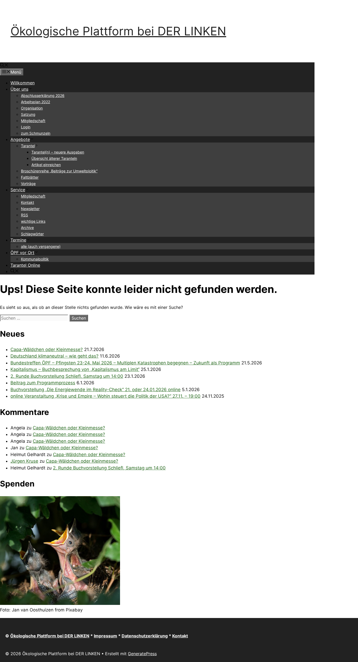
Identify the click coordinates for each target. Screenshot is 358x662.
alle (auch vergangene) (41, 246)
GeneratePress (142, 653)
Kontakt (27, 202)
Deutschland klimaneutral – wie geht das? (54, 356)
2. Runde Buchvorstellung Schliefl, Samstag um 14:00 (66, 376)
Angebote (20, 139)
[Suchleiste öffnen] (4, 65)
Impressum (105, 635)
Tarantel (28, 146)
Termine (18, 240)
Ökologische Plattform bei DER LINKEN (118, 31)
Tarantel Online (25, 265)
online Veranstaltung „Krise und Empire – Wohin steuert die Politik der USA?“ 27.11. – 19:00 (105, 396)
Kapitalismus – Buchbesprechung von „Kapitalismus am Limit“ (74, 369)
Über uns (19, 89)
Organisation (32, 108)
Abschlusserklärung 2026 (42, 95)
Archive (27, 227)
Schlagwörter (32, 234)
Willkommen (22, 82)
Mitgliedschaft (33, 120)
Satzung (28, 114)
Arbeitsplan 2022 (35, 102)
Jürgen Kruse (24, 461)
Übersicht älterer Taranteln (54, 158)
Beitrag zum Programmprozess (42, 382)
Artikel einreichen (46, 164)
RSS (24, 215)
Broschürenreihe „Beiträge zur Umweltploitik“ (59, 171)
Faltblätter (30, 177)
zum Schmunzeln (35, 133)
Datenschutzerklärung (145, 635)
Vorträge (28, 183)
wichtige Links (33, 221)
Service (17, 189)
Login (25, 127)
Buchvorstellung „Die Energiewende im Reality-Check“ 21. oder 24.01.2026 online (95, 389)
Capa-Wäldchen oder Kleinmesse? (46, 349)
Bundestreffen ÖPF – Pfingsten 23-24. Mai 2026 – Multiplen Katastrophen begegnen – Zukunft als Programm (125, 362)
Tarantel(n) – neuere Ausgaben (57, 152)
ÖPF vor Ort (22, 252)
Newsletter (30, 208)
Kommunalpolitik (35, 259)
